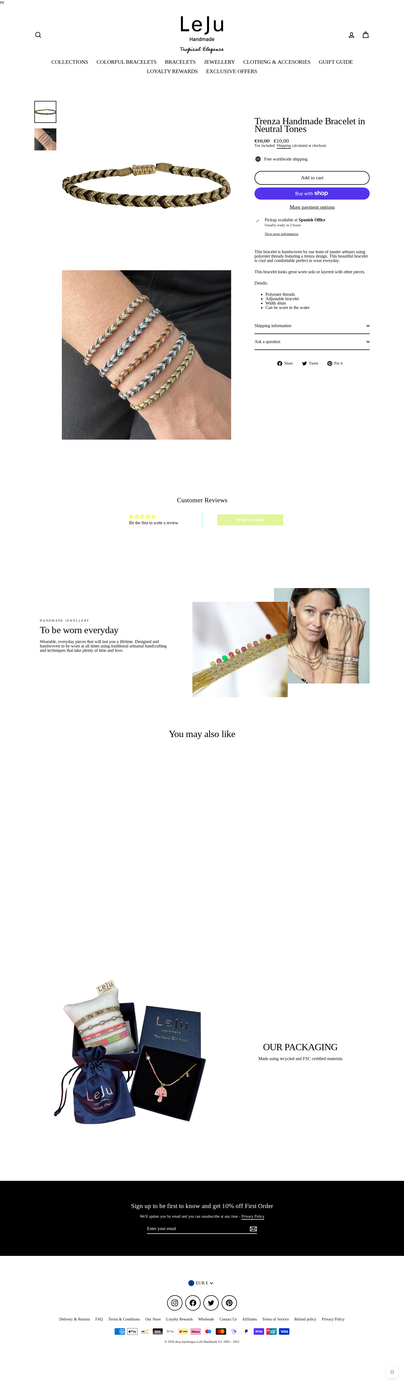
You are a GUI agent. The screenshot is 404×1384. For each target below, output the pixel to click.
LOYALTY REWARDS (172, 71)
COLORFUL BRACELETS (126, 62)
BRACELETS (180, 62)
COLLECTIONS (69, 62)
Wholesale (206, 1319)
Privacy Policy (253, 1216)
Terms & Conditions (124, 1319)
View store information (281, 234)
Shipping (284, 146)
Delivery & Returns (74, 1319)
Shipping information (272, 325)
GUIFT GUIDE (336, 62)
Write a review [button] (250, 519)
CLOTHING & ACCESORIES (277, 62)
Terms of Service (275, 1319)
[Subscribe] (252, 1229)
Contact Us (228, 1319)
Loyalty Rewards (179, 1319)
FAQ (99, 1319)
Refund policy (305, 1319)
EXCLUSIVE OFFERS (231, 71)
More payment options (312, 206)
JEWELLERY (219, 62)
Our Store (153, 1319)
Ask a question (267, 341)
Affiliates (249, 1319)
